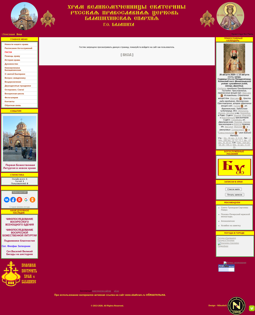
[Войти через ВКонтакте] (7, 200)
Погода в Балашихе (226, 238)
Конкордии (245, 113)
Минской (238, 127)
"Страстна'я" (238, 130)
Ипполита (243, 111)
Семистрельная (226, 133)
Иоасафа (246, 115)
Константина (228, 117)
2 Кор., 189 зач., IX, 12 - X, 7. (234, 139)
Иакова (246, 122)
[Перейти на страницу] (19, 273)
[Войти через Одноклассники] (32, 200)
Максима (246, 93)
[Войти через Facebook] (13, 200)
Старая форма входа (20, 207)
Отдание (221, 88)
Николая (238, 122)
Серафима (236, 120)
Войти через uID (19, 192)
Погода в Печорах (225, 240)
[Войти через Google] (26, 200)
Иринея (221, 113)
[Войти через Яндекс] (19, 200)
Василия (229, 127)
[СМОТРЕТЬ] (234, 167)
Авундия (230, 113)
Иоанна (237, 115)
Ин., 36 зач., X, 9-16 (233, 138)
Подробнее (223, 246)
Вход (19, 34)
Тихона (236, 106)
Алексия (238, 124)
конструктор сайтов (101, 291)
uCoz (116, 291)
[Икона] (234, 58)
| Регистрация (8, 34)
